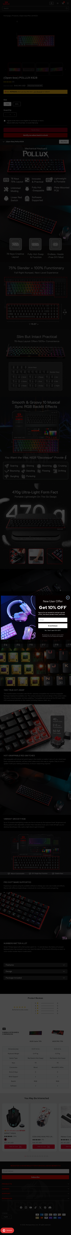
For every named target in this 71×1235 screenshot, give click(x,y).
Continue (53, 626)
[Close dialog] (67, 597)
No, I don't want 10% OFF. (53, 630)
